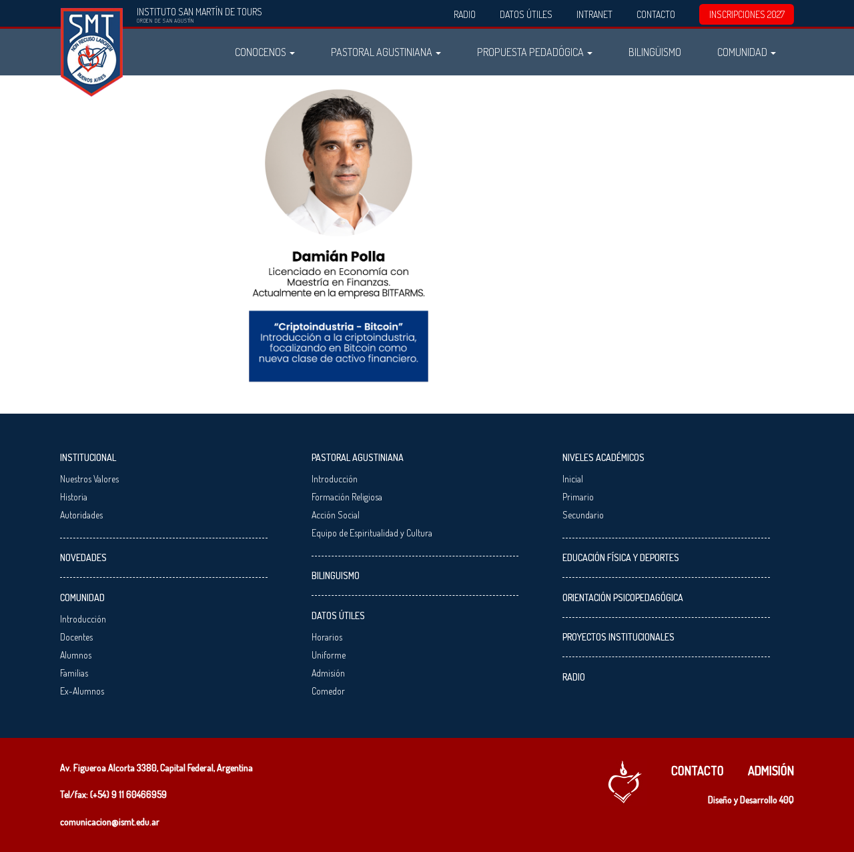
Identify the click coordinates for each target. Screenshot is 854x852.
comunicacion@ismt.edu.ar (109, 821)
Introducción (83, 618)
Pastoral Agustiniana (382, 52)
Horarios (327, 637)
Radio (465, 14)
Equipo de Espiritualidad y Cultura (372, 532)
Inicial (572, 478)
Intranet (594, 14)
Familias (74, 673)
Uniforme (329, 655)
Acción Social (336, 514)
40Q (786, 799)
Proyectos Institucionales (618, 637)
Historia (73, 496)
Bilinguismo (336, 575)
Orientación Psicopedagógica (622, 597)
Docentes (76, 637)
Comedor (328, 691)
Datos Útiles (526, 14)
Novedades (83, 557)
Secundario (583, 514)
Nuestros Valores (89, 478)
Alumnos (75, 655)
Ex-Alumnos (82, 691)
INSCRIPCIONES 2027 (747, 14)
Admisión (328, 673)
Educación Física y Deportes (620, 557)
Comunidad (743, 52)
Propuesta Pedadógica (531, 52)
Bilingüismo (654, 52)
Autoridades (81, 514)
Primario (578, 496)
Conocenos (261, 52)
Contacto (655, 14)
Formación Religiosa (347, 496)
